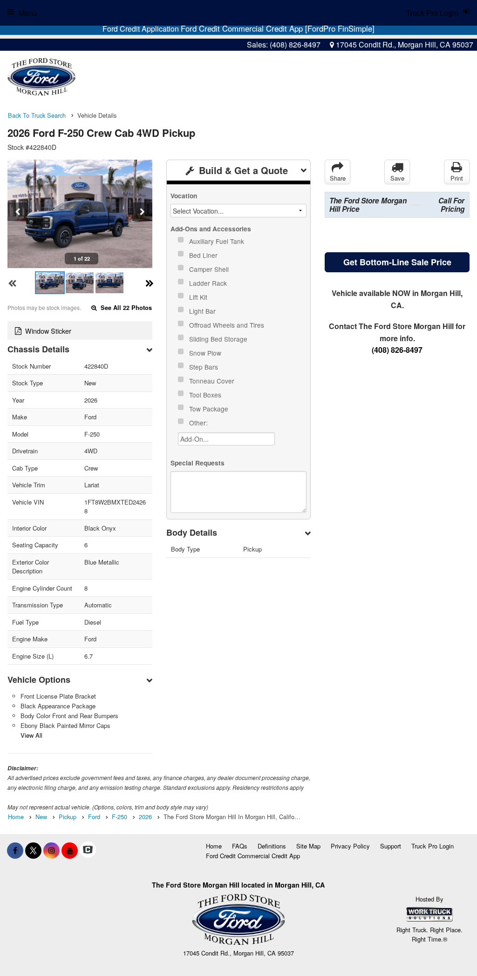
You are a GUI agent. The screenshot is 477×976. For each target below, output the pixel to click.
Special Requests (197, 462)
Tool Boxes (206, 394)
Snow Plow (206, 353)
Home (214, 845)
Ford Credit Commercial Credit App (253, 855)
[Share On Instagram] (51, 850)
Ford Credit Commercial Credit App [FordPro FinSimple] (278, 28)
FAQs (239, 845)
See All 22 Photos (125, 307)
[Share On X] (33, 850)
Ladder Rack (209, 283)
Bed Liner (204, 255)
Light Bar (203, 311)
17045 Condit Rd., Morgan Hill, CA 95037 (403, 44)
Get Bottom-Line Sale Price (397, 262)
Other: (199, 422)
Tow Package (209, 408)
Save (397, 178)
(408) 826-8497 (295, 44)
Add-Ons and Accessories (210, 228)
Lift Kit (199, 297)
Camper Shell (210, 269)
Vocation (183, 195)
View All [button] (31, 735)
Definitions (272, 845)
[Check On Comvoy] (88, 850)
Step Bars (204, 367)
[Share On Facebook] (15, 850)
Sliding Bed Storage (219, 339)
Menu (28, 12)
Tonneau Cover (212, 381)
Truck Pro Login (432, 845)
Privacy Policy (350, 845)
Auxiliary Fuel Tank (217, 241)
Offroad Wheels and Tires (227, 325)
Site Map (308, 845)
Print (456, 178)
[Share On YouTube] (69, 850)
